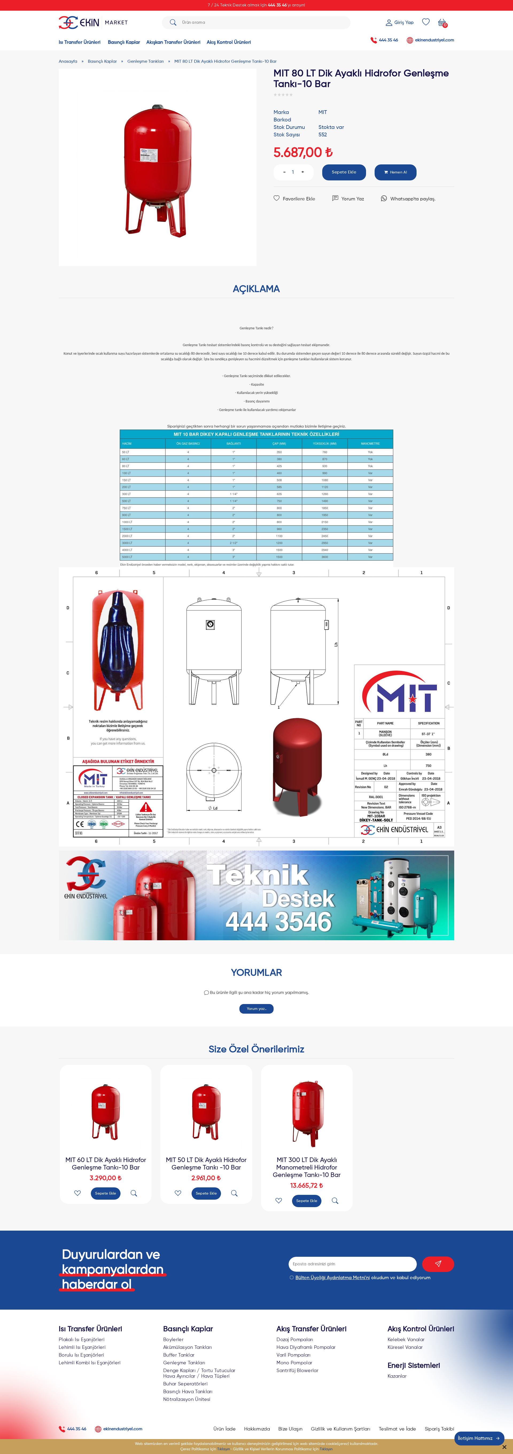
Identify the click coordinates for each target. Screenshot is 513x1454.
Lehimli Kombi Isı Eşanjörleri (90, 1363)
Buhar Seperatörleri (185, 1384)
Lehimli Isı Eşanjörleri (82, 1347)
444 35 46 (277, 5)
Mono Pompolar (294, 1363)
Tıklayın (223, 1449)
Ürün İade (224, 1429)
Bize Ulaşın (290, 1429)
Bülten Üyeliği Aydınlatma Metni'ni (333, 1277)
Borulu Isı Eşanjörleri (81, 1355)
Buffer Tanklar (179, 1355)
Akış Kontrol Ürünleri (421, 1329)
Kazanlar (397, 1376)
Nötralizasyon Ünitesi (186, 1399)
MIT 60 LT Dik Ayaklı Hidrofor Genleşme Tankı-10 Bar (105, 1164)
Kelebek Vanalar (406, 1339)
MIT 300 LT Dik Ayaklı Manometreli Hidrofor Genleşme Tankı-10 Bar (307, 1167)
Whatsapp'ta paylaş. (412, 199)
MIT (322, 112)
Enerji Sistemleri (414, 1365)
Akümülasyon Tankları (187, 1347)
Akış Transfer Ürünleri (312, 1329)
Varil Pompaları (294, 1355)
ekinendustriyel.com (434, 40)
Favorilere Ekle (298, 199)
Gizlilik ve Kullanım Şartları (340, 1429)
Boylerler (173, 1339)
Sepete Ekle (105, 1193)
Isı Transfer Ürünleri (90, 1329)
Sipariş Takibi (439, 1429)
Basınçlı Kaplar (188, 1329)
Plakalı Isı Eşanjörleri (81, 1339)
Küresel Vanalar (405, 1347)
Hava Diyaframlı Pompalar (306, 1347)
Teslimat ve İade (397, 1429)
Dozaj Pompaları (295, 1339)
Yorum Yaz (352, 199)
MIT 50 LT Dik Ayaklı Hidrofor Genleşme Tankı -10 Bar (206, 1164)
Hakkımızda (257, 1429)
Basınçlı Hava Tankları (188, 1391)
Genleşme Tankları (184, 1363)
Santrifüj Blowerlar (297, 1370)
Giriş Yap (404, 22)
